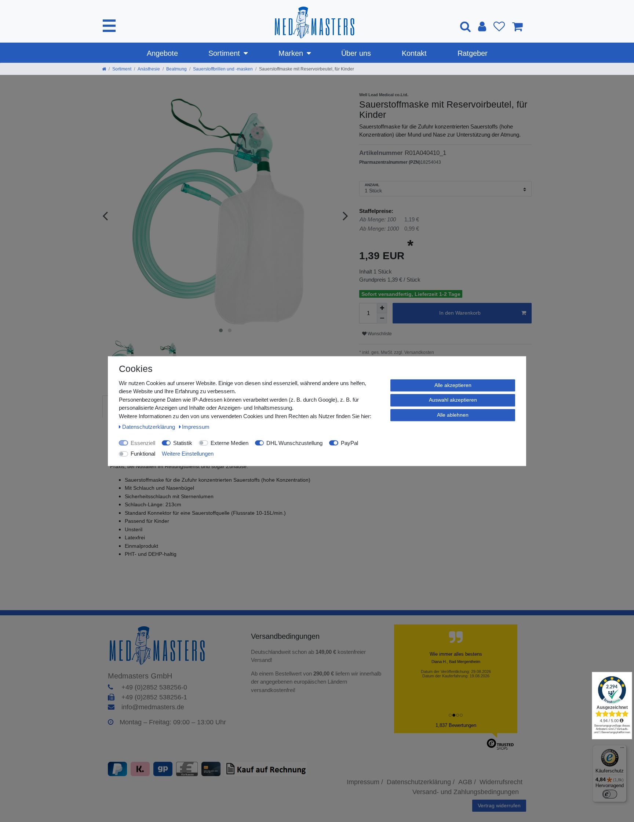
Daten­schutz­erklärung (149, 427)
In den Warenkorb (460, 313)
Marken (290, 53)
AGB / (467, 782)
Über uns (356, 53)
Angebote (162, 53)
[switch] (609, 794)
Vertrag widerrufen (499, 805)
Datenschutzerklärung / (421, 782)
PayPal (349, 443)
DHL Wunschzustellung (294, 443)
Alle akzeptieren (452, 385)
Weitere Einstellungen (188, 453)
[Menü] (622, 749)
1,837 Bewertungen (456, 725)
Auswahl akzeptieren (453, 400)
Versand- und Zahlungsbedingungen (465, 792)
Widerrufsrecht (501, 782)
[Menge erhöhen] (382, 308)
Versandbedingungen (286, 636)
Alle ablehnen (453, 415)
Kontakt (414, 53)
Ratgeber (473, 53)
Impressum (195, 427)
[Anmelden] (482, 26)
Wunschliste (379, 333)
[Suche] (465, 26)
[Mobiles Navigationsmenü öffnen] (109, 25)
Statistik (182, 443)
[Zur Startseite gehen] (104, 69)
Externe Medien (229, 443)
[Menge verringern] (382, 318)
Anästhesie (149, 69)
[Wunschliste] (499, 26)
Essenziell (143, 443)
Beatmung (176, 69)
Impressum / (365, 782)
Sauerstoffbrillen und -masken (223, 69)
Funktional (143, 453)
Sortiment (224, 53)
